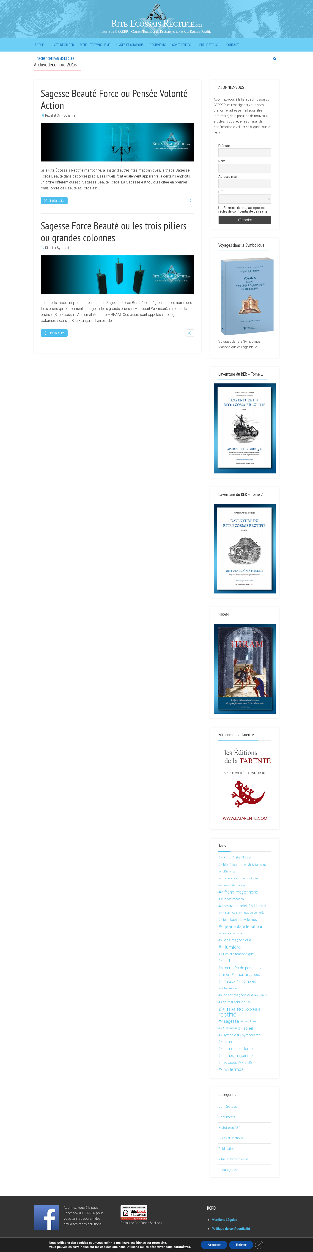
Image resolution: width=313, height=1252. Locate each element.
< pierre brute (242, 1002)
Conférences (227, 1106)
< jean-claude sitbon (242, 926)
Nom (221, 161)
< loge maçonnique (235, 940)
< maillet (227, 961)
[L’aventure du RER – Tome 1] (245, 428)
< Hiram (258, 905)
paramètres (181, 1247)
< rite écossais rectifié (239, 1011)
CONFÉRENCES (181, 45)
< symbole (228, 1035)
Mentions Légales (224, 1220)
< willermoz (232, 1069)
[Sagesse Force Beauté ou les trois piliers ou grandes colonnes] (117, 274)
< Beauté (227, 858)
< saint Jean (250, 1021)
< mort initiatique (247, 974)
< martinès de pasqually (241, 967)
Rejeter (241, 1245)
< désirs (225, 885)
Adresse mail (227, 176)
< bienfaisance (231, 865)
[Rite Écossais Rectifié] (156, 19)
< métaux (227, 981)
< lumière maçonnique (237, 954)
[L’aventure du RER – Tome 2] (245, 548)
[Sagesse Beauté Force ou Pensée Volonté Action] (117, 142)
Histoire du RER (63, 45)
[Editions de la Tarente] (245, 784)
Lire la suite (56, 200)
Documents (158, 45)
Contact (232, 45)
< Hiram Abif (228, 912)
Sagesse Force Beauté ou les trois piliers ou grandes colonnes (114, 231)
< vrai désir (247, 1062)
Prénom (224, 146)
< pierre (225, 1002)
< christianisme (255, 864)
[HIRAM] (245, 668)
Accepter (214, 1245)
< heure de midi (234, 906)
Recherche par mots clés (55, 58)
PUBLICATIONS (208, 45)
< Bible (244, 857)
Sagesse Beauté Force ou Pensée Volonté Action (114, 99)
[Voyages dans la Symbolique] (245, 296)
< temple (227, 1042)
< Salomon (228, 1028)
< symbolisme (249, 1035)
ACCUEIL (40, 45)
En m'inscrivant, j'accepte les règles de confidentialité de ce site (242, 209)
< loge (238, 933)
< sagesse (230, 1021)
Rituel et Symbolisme (95, 45)
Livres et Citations (130, 45)
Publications (227, 1149)
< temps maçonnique (237, 1055)
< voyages (228, 1062)
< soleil (246, 1028)
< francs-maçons (232, 899)
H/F (220, 192)
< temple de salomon (237, 1049)
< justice (225, 933)
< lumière (231, 947)
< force (239, 885)
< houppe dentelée (252, 912)
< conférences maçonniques (239, 878)
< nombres (247, 981)
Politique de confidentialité (231, 1228)
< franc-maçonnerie (239, 892)
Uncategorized (228, 1170)
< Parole (261, 995)
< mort (225, 975)
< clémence (227, 871)
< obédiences (229, 988)
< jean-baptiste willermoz (239, 920)
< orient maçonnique (236, 995)
